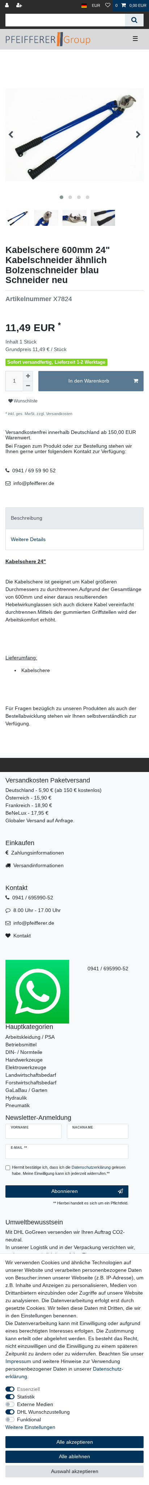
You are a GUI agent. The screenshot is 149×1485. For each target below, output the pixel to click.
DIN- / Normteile (23, 1052)
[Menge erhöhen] (28, 376)
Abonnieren (64, 1191)
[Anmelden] (8, 5)
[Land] (84, 5)
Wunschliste (25, 401)
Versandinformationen (38, 865)
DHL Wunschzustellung (43, 1412)
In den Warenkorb (88, 381)
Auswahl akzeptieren (74, 1471)
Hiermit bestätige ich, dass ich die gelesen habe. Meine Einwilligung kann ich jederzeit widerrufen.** (68, 1170)
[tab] (74, 518)
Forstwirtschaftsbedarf (30, 1082)
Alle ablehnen (74, 1456)
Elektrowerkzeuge (25, 1067)
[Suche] (134, 20)
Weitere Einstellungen (30, 1427)
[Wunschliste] (108, 5)
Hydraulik (16, 1098)
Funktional (29, 1419)
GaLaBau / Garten (26, 1090)
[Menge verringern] (28, 386)
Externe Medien (35, 1404)
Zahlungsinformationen (37, 853)
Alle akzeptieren (74, 1442)
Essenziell (28, 1389)
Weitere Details (28, 539)
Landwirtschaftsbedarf (30, 1075)
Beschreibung (26, 518)
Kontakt (22, 935)
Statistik (26, 1397)
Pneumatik (17, 1105)
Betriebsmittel (21, 1044)
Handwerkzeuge (24, 1060)
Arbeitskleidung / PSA (30, 1037)
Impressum (18, 1361)
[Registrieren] (20, 5)
